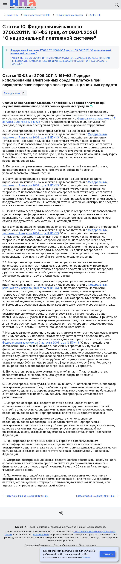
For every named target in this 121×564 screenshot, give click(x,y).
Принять (107, 554)
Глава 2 (60, 60)
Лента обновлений (64, 545)
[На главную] (23, 4)
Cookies (85, 557)
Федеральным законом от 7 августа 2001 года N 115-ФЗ (54, 135)
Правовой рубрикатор (37, 545)
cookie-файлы (41, 534)
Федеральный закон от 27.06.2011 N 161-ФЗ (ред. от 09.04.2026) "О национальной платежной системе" (60, 52)
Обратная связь (87, 545)
